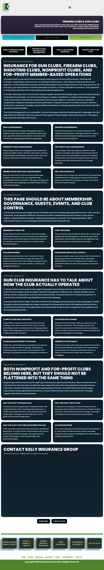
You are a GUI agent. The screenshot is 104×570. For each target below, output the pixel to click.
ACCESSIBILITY (67, 557)
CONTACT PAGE (59, 521)
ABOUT (57, 557)
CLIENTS (50, 557)
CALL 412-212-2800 (18, 38)
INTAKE (30, 557)
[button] (70, 7)
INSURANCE (39, 557)
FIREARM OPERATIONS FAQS (90, 51)
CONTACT (79, 557)
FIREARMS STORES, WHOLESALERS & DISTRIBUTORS (39, 51)
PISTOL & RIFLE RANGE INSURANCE (65, 51)
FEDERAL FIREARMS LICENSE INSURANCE (13, 51)
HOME (23, 557)
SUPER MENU (43, 521)
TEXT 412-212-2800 (52, 38)
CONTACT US (85, 38)
